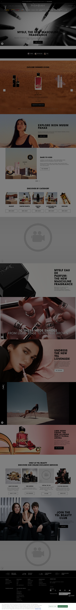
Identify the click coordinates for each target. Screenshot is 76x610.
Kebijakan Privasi (38, 608)
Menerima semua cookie (62, 606)
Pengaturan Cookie (52, 606)
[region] (38, 606)
